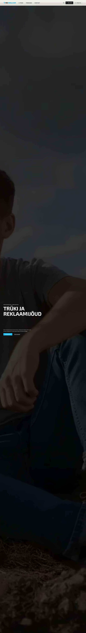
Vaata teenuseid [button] (17, 334)
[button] (8, 334)
